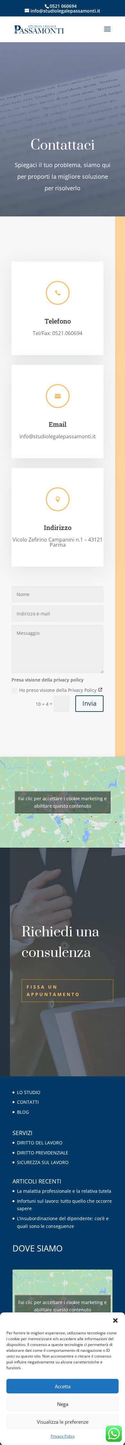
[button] (115, 1320)
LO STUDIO (28, 1092)
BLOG (23, 1112)
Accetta (63, 1386)
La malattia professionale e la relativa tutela (64, 1191)
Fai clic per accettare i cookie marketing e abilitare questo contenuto (62, 802)
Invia (89, 703)
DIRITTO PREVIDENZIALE (42, 1153)
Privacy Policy (63, 1436)
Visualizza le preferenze (62, 1422)
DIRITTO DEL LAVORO (40, 1143)
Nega (62, 1404)
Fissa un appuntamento (53, 991)
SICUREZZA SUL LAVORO (43, 1162)
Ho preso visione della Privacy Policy (58, 690)
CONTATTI (28, 1102)
